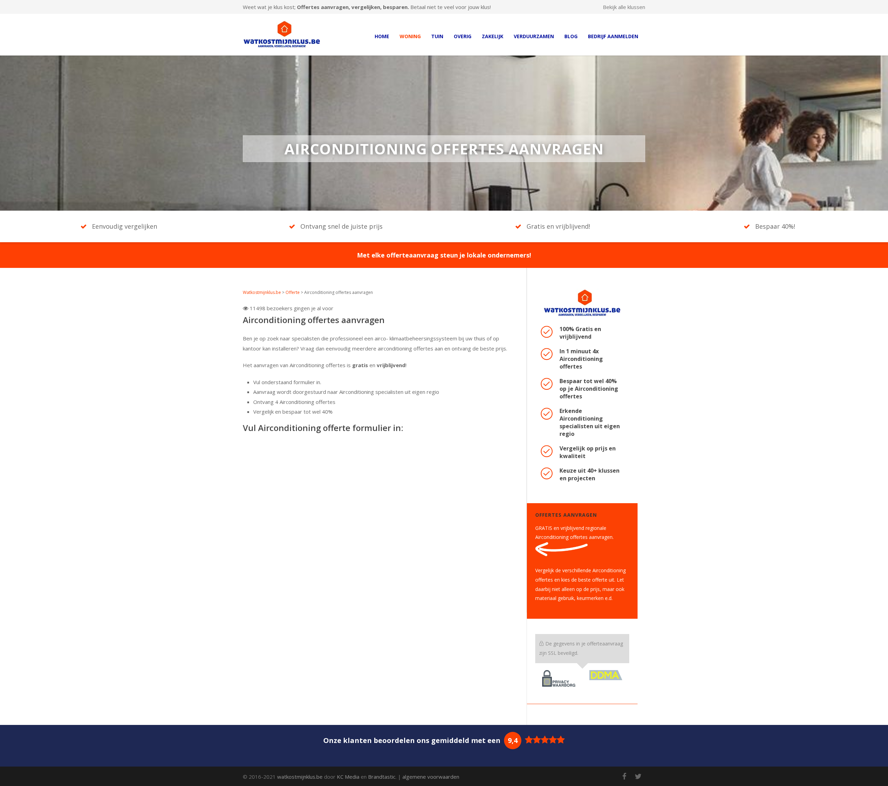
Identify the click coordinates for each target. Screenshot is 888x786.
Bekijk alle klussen (624, 7)
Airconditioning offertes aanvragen (314, 320)
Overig (462, 36)
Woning (410, 36)
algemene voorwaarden (430, 776)
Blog (571, 36)
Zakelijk (492, 36)
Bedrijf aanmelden (613, 36)
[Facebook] (624, 776)
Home (382, 36)
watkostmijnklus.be (300, 776)
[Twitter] (638, 776)
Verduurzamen (534, 36)
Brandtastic (381, 776)
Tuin (437, 36)
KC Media (348, 776)
